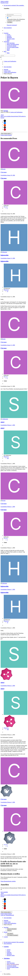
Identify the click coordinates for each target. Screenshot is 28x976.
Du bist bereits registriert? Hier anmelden (14, 5)
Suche (8, 48)
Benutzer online (11, 38)
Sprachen (6, 927)
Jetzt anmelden (4, 892)
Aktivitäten (6, 41)
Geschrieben (8, 175)
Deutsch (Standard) (11, 929)
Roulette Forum (4, 2)
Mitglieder (9, 37)
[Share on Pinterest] (5, 130)
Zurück (8, 949)
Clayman (5, 110)
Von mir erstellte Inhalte (13, 47)
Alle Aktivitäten (11, 43)
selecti (2, 428)
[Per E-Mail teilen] (5, 127)
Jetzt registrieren (8, 27)
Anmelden (9, 22)
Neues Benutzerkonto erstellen (8, 881)
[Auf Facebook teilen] (5, 123)
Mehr (8, 40)
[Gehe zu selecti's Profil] (14, 417)
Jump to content (4, 1)
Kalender (9, 36)
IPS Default (10, 933)
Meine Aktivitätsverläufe (13, 44)
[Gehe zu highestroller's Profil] (14, 250)
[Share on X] (5, 121)
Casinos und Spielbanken (16, 112)
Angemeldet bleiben (12, 19)
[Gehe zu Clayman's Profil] (14, 108)
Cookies (6, 936)
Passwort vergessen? (12, 25)
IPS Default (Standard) (12, 935)
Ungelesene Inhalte (11, 45)
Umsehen (6, 33)
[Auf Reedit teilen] (5, 125)
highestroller (5, 261)
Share (2, 115)
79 (7, 291)
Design (5, 932)
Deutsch (9, 930)
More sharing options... (6, 133)
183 (8, 458)
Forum (8, 34)
